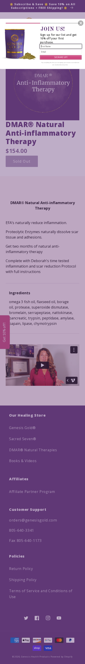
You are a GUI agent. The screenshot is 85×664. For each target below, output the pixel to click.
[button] (80, 23)
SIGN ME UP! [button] (60, 57)
